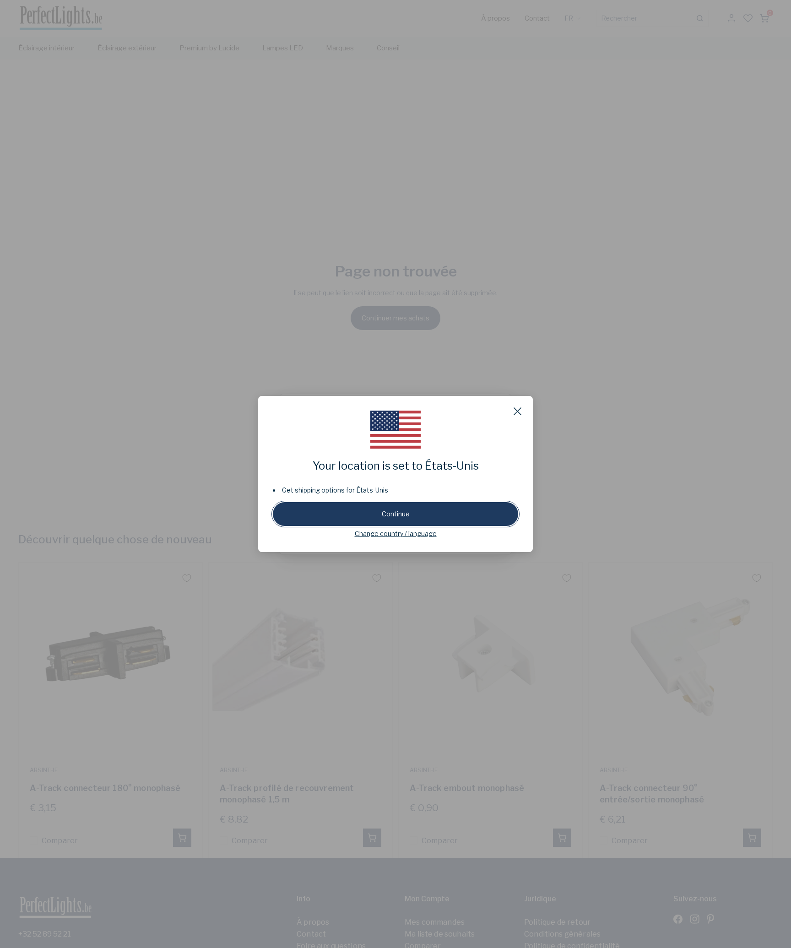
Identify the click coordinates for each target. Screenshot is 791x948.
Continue (396, 514)
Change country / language (396, 533)
